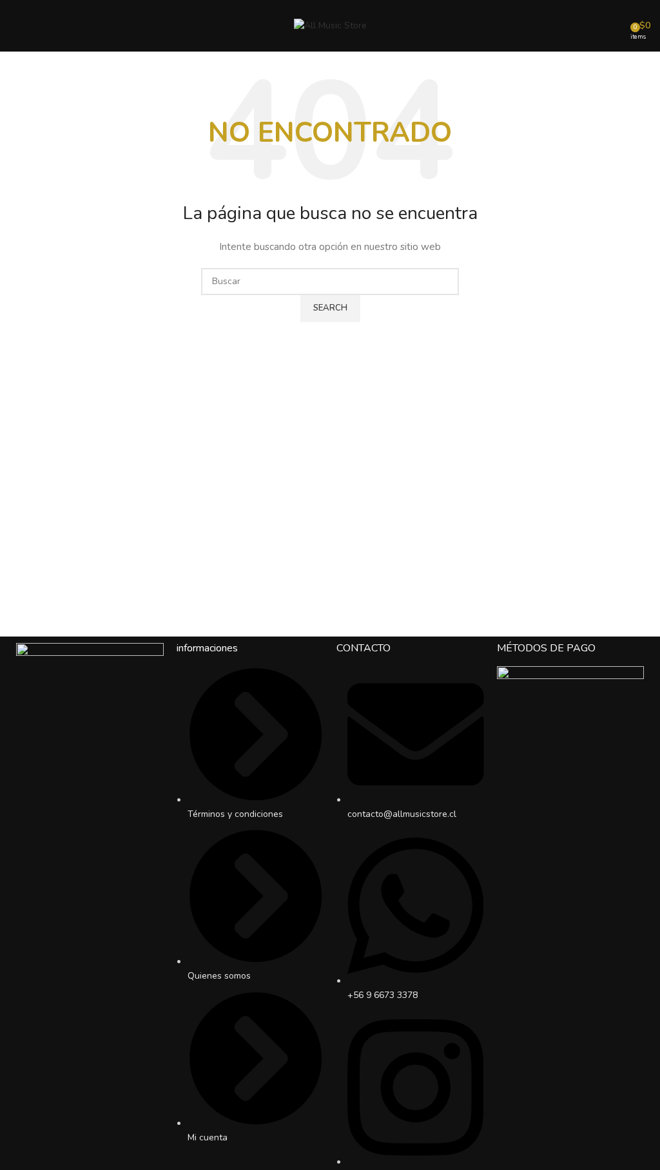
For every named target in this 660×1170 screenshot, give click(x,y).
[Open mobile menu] (14, 26)
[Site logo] (330, 25)
